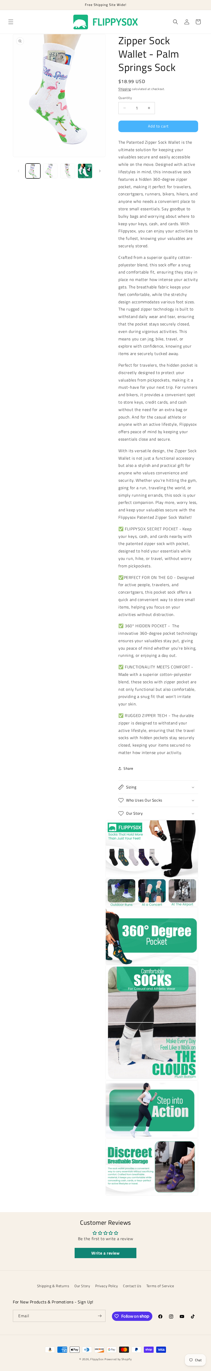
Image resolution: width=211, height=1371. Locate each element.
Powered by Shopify (118, 1359)
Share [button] (128, 768)
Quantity (125, 97)
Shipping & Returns (53, 1285)
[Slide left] (18, 171)
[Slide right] (100, 171)
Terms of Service (160, 1285)
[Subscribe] (99, 1316)
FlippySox (96, 1359)
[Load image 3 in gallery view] (67, 171)
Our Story (82, 1285)
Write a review (105, 1253)
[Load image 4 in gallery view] (85, 171)
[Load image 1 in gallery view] (32, 171)
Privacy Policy (106, 1285)
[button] (10, 22)
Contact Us (132, 1285)
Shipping (124, 88)
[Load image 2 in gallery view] (50, 171)
